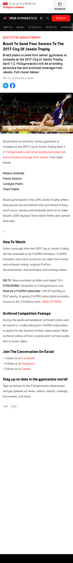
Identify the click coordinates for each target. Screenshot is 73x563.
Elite (13, 406)
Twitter (26, 369)
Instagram (28, 363)
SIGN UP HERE (52, 301)
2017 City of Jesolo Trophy (22, 37)
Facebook (28, 358)
